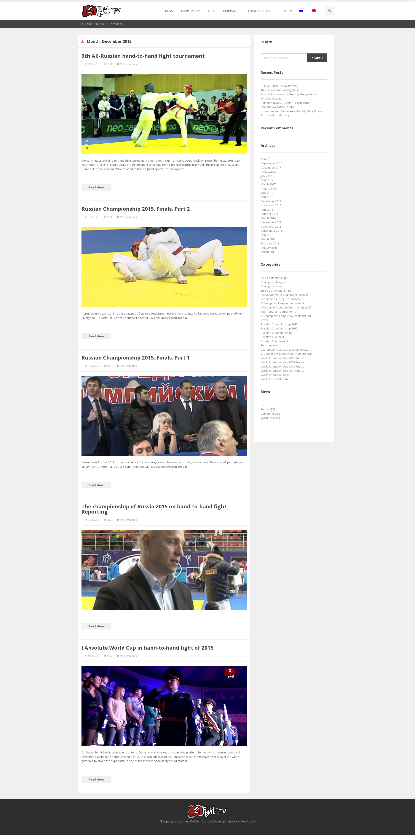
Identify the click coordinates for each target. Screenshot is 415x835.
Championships (190, 11)
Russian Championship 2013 (279, 324)
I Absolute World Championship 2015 (284, 295)
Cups (211, 11)
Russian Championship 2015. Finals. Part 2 (135, 208)
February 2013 (270, 243)
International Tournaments (278, 311)
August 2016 (268, 188)
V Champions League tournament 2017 (286, 350)
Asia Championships (274, 278)
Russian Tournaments (275, 341)
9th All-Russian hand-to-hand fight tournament (143, 55)
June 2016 (267, 193)
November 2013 (271, 226)
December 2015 (271, 201)
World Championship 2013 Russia (282, 362)
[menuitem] (169, 11)
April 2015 (267, 210)
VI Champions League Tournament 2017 (287, 354)
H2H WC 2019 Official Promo (279, 86)
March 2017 (268, 184)
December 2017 (271, 167)
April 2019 (267, 159)
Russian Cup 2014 (272, 337)
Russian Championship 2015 (279, 328)
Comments (271, 414)
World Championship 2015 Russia (282, 366)
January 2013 (269, 247)
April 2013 (267, 235)
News (169, 11)
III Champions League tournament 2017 (286, 307)
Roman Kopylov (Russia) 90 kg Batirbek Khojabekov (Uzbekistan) (286, 105)
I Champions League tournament (282, 299)
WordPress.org (270, 418)
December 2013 (271, 222)
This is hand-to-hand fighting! (280, 90)
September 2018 (271, 163)
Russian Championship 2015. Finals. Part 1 (135, 357)
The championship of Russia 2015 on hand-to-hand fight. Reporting (154, 509)
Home (89, 24)
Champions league (261, 11)
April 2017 (267, 180)
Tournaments (232, 11)
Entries (268, 409)
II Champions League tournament (282, 303)
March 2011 (268, 252)
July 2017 (266, 176)
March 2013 (268, 239)
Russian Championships (276, 333)
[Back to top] (401, 825)
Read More (96, 187)
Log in (264, 405)
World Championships (275, 375)
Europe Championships (276, 290)
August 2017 (268, 171)
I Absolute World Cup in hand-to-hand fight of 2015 (147, 647)
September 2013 (271, 231)
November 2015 (271, 205)
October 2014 (269, 214)
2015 (102, 24)
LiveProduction (246, 821)
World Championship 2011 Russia (282, 358)
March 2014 (268, 218)
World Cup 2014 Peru (274, 379)
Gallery (287, 11)
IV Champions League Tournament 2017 (287, 316)
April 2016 (267, 197)
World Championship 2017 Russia (282, 371)
